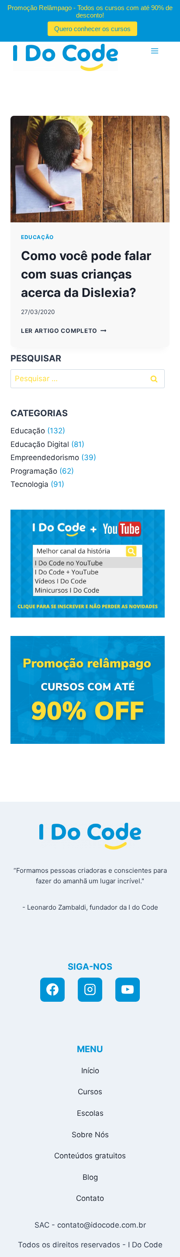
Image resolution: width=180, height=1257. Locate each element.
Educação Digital (39, 444)
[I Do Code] (65, 57)
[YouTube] (127, 990)
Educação (37, 237)
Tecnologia (29, 484)
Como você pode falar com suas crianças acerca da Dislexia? (86, 274)
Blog (90, 1177)
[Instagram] (90, 990)
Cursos (90, 1091)
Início (90, 1070)
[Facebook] (52, 990)
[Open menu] (154, 50)
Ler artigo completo (63, 330)
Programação (33, 471)
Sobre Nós (90, 1134)
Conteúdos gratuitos (90, 1155)
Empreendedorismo (44, 457)
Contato (90, 1198)
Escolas (90, 1113)
